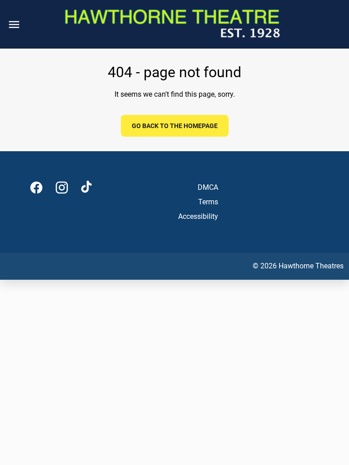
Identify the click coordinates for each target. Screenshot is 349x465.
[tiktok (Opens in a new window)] (87, 187)
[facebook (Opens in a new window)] (36, 187)
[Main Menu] (14, 24)
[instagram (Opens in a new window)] (62, 187)
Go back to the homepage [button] (175, 125)
